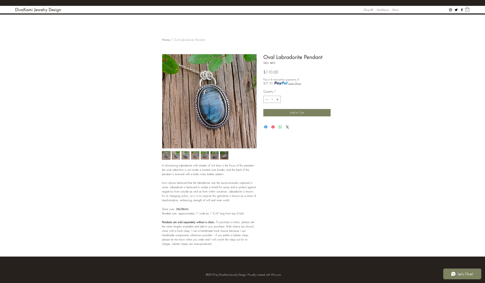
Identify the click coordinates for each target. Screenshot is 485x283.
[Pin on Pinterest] (273, 127)
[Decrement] (266, 99)
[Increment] (277, 99)
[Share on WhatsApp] (280, 127)
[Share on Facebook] (266, 127)
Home (166, 40)
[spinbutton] (272, 99)
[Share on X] (287, 127)
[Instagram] (450, 10)
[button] (467, 9)
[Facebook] (462, 10)
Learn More (294, 83)
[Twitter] (456, 10)
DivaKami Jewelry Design (38, 9)
